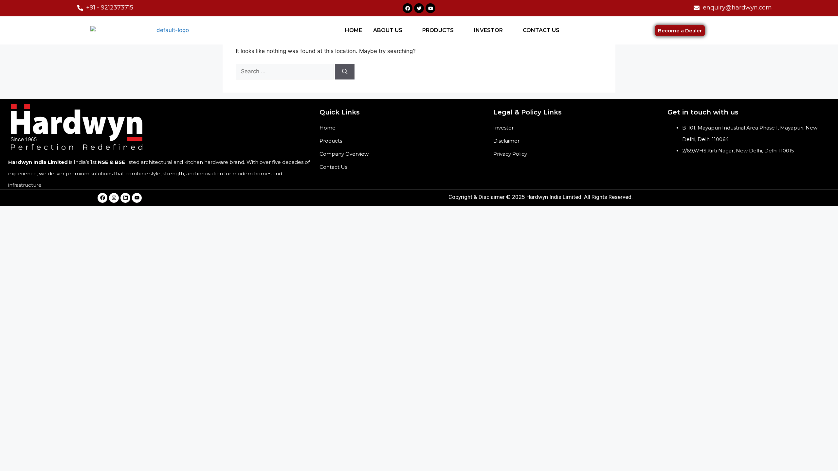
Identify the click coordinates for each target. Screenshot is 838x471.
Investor (503, 128)
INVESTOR (488, 30)
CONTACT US (541, 30)
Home (327, 128)
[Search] (345, 71)
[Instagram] (114, 198)
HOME (353, 30)
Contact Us (333, 167)
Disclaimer (506, 141)
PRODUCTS (438, 30)
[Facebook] (407, 8)
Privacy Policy (510, 154)
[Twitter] (419, 8)
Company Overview (344, 154)
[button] (392, 30)
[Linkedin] (125, 198)
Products (330, 141)
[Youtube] (430, 8)
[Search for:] (285, 71)
